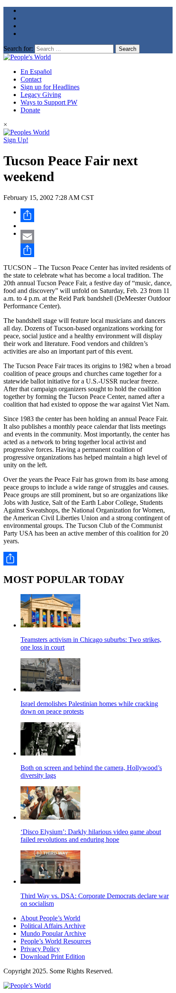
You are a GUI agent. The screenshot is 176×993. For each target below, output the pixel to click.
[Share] (97, 215)
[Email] (97, 236)
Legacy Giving (41, 94)
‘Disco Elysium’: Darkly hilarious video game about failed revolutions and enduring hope (91, 835)
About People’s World (50, 918)
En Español (36, 71)
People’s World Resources (56, 941)
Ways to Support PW (49, 102)
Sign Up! (15, 140)
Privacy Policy (40, 948)
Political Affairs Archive (53, 925)
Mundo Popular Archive (53, 933)
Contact (31, 79)
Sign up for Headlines (50, 87)
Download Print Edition (53, 956)
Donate (30, 110)
